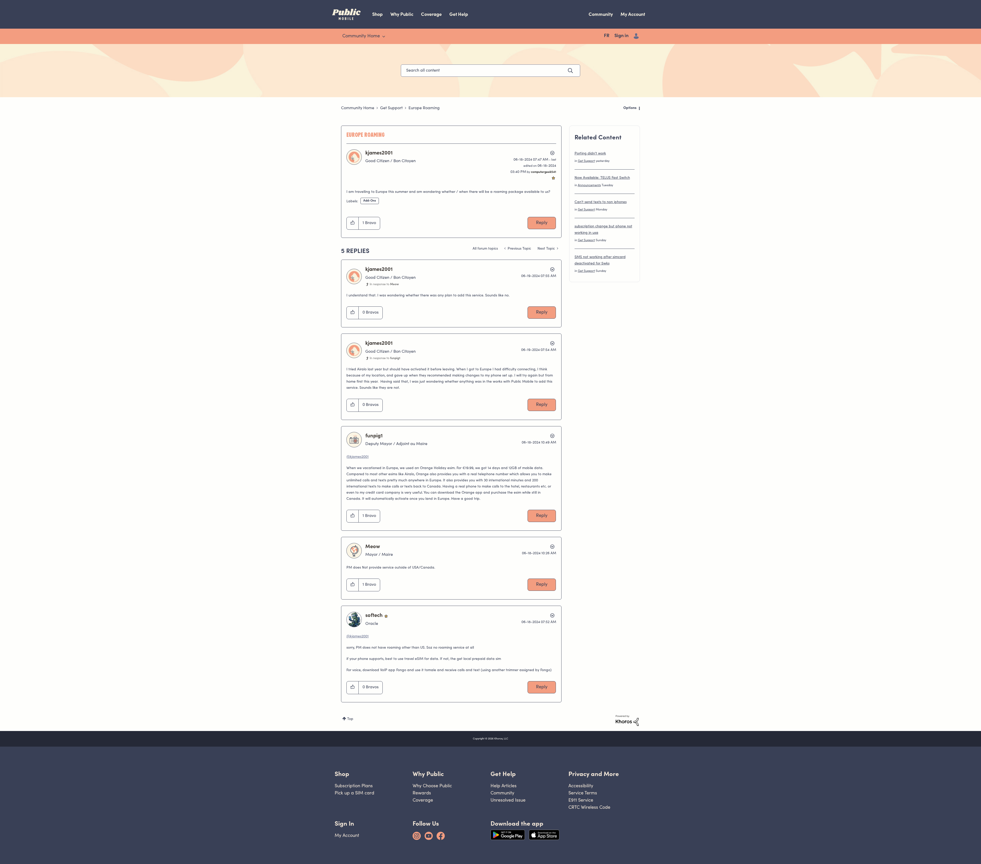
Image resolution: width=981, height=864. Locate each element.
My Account (633, 14)
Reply (541, 223)
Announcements (589, 185)
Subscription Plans (354, 786)
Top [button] (350, 719)
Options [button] (630, 108)
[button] (353, 223)
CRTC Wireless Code (589, 807)
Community (601, 14)
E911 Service (580, 800)
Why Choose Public (432, 786)
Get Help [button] (503, 774)
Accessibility (580, 786)
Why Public (401, 14)
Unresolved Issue (508, 800)
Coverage (431, 14)
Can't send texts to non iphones (601, 202)
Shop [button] (342, 774)
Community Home (357, 108)
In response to (384, 284)
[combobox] (490, 70)
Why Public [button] (428, 774)
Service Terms (582, 793)
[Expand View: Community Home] (383, 36)
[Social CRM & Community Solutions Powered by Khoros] (627, 720)
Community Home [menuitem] (361, 36)
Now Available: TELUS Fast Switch (602, 178)
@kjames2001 (357, 457)
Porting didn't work (590, 154)
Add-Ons (369, 200)
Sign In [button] (344, 823)
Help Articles (504, 786)
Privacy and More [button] (593, 774)
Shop (377, 14)
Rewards (422, 793)
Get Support (391, 108)
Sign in (621, 36)
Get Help (458, 14)
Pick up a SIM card (354, 793)
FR (606, 36)
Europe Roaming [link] (424, 108)
